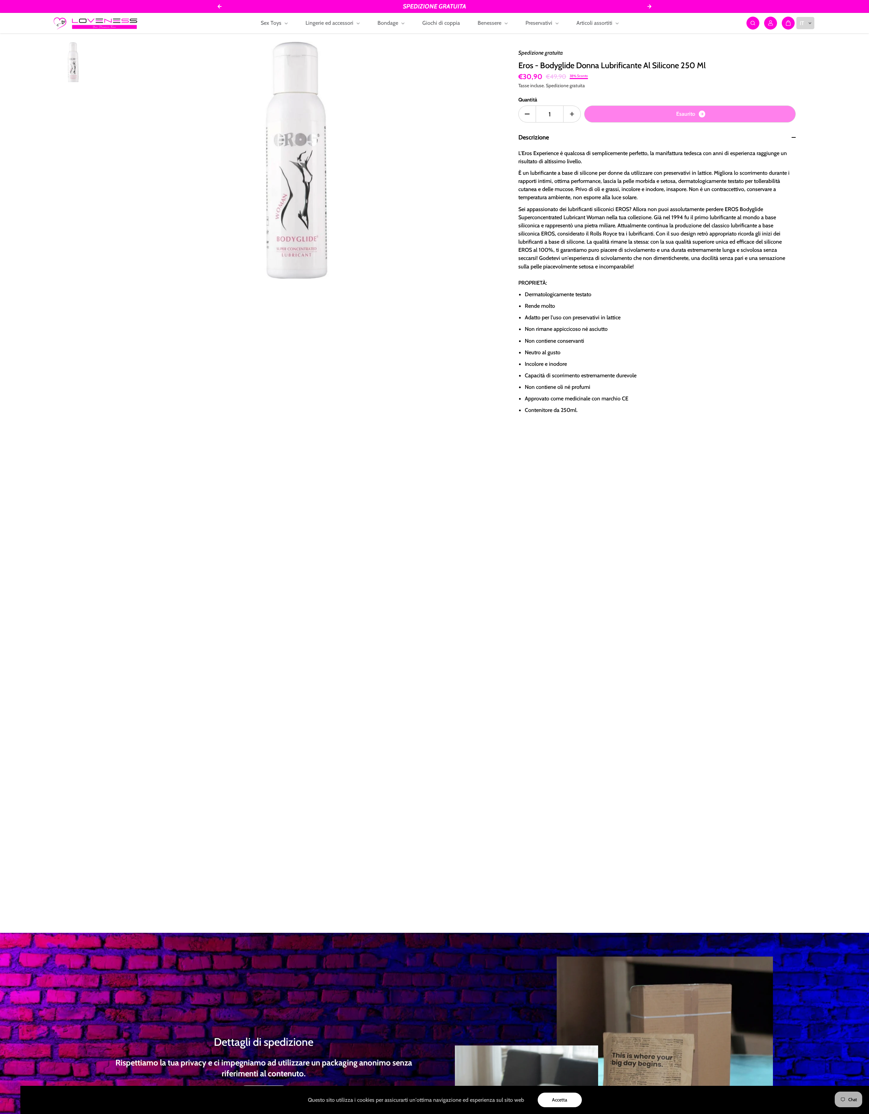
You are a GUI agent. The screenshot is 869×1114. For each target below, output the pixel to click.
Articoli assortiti (595, 23)
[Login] (770, 23)
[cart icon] (788, 23)
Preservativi (539, 23)
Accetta (559, 1100)
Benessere (490, 23)
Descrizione (533, 137)
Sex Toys (272, 23)
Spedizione (557, 85)
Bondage (388, 23)
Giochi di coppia (441, 23)
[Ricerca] (752, 23)
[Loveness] (95, 23)
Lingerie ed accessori (330, 23)
